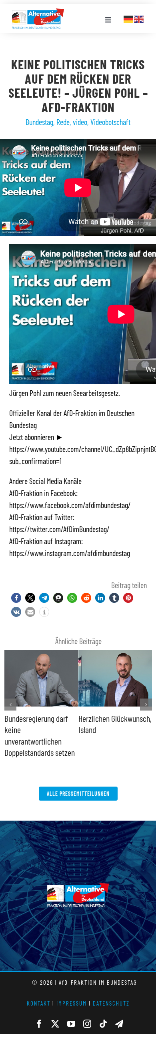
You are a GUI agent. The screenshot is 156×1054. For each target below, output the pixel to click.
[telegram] (119, 1024)
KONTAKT (38, 1003)
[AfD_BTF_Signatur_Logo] (38, 12)
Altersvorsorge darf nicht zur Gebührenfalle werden (40, 729)
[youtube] (71, 1024)
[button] (16, 598)
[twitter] (55, 1024)
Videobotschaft (110, 121)
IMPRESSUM (71, 1003)
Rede (63, 121)
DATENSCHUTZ (111, 1003)
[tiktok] (103, 1024)
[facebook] (39, 1024)
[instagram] (87, 1024)
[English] (139, 18)
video (80, 121)
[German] (129, 18)
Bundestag (39, 121)
